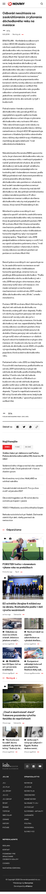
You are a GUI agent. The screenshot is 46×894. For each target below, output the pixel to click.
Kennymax (29, 883)
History (6, 823)
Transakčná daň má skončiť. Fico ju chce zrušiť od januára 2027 (21, 489)
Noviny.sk (10, 678)
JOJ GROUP (7, 799)
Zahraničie (29, 815)
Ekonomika (29, 827)
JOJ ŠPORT (7, 791)
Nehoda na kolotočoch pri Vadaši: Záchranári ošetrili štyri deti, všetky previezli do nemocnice (23, 517)
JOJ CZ (5, 795)
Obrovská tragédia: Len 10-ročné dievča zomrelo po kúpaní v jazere (20, 499)
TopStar (6, 811)
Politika (27, 823)
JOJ (4, 783)
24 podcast (29, 807)
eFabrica (28, 886)
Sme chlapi (7, 815)
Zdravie (6, 819)
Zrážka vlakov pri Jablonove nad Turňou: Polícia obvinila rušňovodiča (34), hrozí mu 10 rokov (23, 456)
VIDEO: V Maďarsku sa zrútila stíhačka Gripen (23, 508)
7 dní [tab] (17, 447)
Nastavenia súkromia (11, 868)
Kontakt (6, 850)
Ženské (6, 807)
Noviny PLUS (29, 791)
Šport (5, 803)
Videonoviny (29, 795)
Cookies (6, 863)
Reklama (6, 846)
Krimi (26, 819)
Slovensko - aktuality (33, 811)
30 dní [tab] (28, 447)
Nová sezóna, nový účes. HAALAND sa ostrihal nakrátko (20, 479)
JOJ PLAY (6, 787)
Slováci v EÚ (29, 831)
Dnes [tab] (7, 447)
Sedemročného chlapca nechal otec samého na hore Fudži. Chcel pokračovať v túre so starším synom (23, 469)
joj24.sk (27, 787)
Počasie (6, 827)
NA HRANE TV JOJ (31, 803)
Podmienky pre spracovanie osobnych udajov (10, 856)
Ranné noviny (30, 799)
